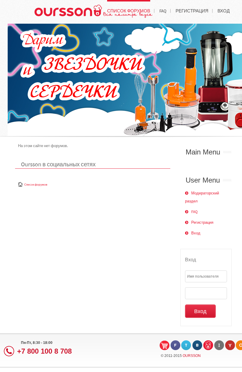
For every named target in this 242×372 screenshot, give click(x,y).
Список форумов (35, 185)
